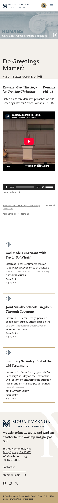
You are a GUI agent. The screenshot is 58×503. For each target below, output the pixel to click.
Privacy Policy (43, 496)
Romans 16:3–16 (49, 89)
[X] (16, 483)
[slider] (50, 186)
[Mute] (43, 187)
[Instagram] (10, 483)
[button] (44, 5)
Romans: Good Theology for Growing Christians (20, 89)
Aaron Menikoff (10, 213)
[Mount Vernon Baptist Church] (16, 6)
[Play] (6, 187)
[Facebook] (4, 483)
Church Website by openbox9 (21, 499)
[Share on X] (50, 217)
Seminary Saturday (17, 329)
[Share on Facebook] (50, 211)
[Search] (52, 11)
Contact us (9, 467)
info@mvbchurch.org (15, 456)
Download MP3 (10, 192)
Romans (25, 213)
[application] (29, 187)
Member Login (11, 474)
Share (49, 205)
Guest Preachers (16, 275)
